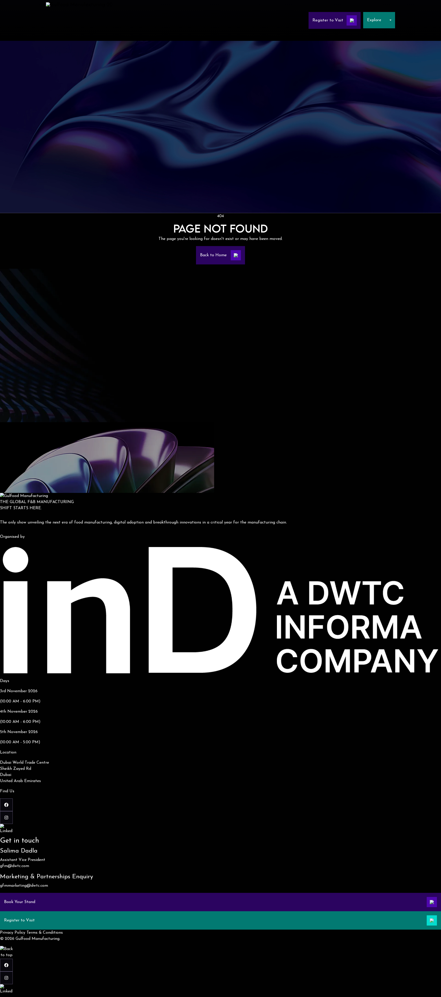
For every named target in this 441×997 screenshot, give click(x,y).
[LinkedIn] (220, 830)
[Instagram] (220, 817)
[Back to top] (6, 952)
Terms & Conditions (45, 933)
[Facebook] (220, 804)
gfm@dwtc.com (14, 866)
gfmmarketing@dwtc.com (24, 886)
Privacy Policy (12, 933)
